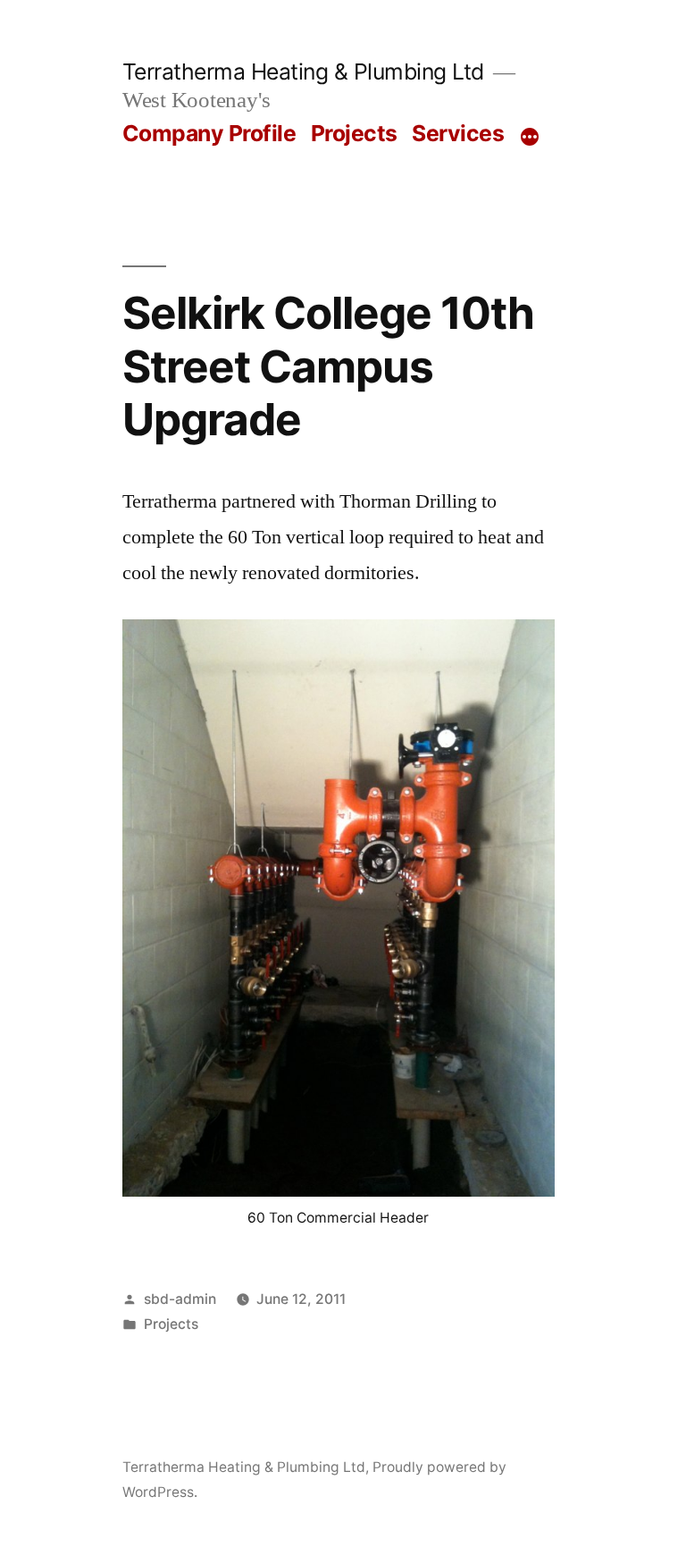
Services (458, 133)
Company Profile (209, 133)
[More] (529, 136)
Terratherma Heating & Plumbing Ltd (303, 71)
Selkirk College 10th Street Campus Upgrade (328, 366)
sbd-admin (180, 1299)
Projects (354, 133)
